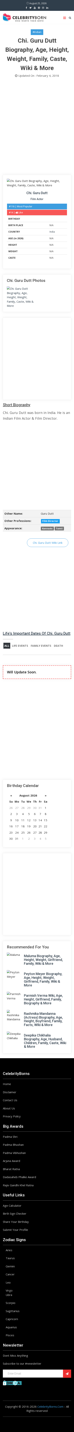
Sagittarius (13, 1311)
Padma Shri (10, 1137)
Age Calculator (12, 1205)
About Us (9, 1108)
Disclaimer (9, 1092)
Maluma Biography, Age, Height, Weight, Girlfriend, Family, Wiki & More (43, 960)
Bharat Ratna (11, 1169)
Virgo (9, 1290)
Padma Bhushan (13, 1145)
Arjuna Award (11, 1161)
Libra (9, 1295)
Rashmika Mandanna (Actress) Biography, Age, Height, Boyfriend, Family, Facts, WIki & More (43, 1019)
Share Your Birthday (16, 1222)
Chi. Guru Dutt (37, 193)
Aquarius (11, 1327)
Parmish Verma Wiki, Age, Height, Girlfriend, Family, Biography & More (43, 999)
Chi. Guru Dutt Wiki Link (47, 543)
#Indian (37, 32)
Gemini (10, 1266)
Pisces (10, 1335)
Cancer (10, 1274)
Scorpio (10, 1303)
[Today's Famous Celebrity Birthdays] (24, 16)
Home (7, 1084)
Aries (9, 1250)
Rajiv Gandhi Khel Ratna (18, 1185)
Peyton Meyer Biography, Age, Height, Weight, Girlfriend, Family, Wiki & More (43, 979)
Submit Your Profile (15, 1230)
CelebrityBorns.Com (50, 1406)
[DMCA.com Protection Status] (12, 1382)
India (52, 231)
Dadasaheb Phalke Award (19, 1177)
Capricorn (12, 1319)
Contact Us (10, 1100)
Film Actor (37, 199)
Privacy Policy (12, 1116)
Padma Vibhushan (14, 1153)
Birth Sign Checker (14, 1213)
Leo (8, 1282)
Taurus (10, 1258)
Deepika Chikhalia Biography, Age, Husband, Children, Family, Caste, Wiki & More (45, 1040)
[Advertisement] (37, 127)
